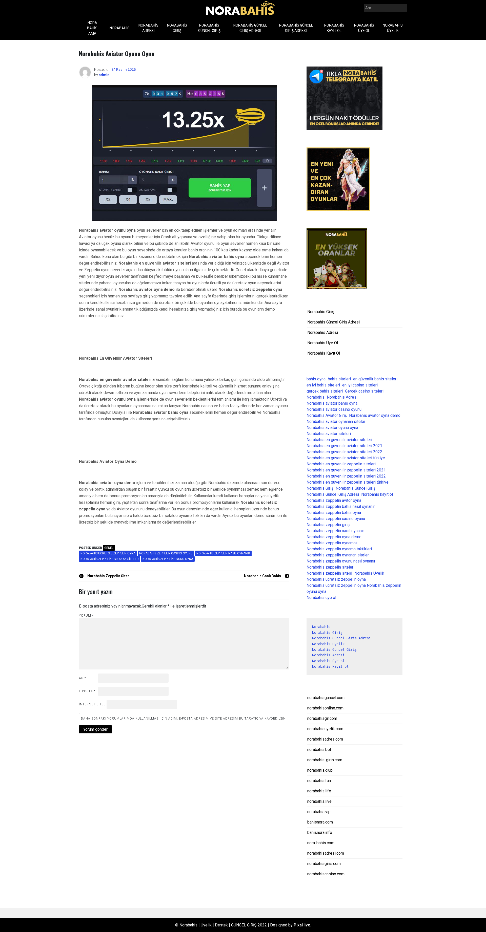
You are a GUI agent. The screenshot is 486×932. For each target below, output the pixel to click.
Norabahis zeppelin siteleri (330, 567)
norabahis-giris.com (324, 759)
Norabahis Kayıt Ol (334, 28)
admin (104, 75)
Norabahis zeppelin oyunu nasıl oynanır (341, 561)
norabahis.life (319, 791)
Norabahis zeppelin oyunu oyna (168, 559)
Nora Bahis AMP (92, 28)
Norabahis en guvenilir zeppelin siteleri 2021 (346, 470)
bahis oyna (316, 379)
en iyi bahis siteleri (323, 385)
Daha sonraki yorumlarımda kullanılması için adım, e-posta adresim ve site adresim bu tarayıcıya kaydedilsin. (184, 718)
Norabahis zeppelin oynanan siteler (109, 559)
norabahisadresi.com (325, 853)
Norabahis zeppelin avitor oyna (334, 500)
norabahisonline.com (325, 708)
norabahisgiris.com (324, 863)
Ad (82, 678)
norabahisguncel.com (326, 697)
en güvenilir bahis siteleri (375, 379)
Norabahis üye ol (321, 597)
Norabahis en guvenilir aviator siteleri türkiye (346, 458)
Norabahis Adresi (148, 28)
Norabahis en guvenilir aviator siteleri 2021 (344, 445)
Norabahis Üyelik (393, 28)
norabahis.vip (319, 811)
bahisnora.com (320, 822)
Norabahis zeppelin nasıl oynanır (223, 553)
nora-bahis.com (320, 842)
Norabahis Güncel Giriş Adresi (250, 28)
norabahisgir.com (322, 718)
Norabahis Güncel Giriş (209, 28)
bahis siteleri (339, 379)
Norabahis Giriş (177, 28)
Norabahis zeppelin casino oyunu (166, 553)
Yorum (86, 615)
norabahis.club (320, 770)
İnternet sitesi (93, 704)
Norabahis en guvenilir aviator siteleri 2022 (344, 451)
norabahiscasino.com (326, 874)
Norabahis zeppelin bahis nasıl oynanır (341, 506)
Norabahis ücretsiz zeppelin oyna (107, 553)
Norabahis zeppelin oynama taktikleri (339, 549)
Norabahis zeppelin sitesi (329, 573)
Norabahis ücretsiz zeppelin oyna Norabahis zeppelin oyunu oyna (354, 588)
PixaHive (302, 925)
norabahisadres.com (325, 739)
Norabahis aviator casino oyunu (334, 409)
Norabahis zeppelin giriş (328, 524)
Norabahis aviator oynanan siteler (336, 421)
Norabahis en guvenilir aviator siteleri (339, 439)
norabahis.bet (319, 749)
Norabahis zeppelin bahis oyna (334, 512)
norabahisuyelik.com (325, 728)
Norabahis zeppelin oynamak (332, 542)
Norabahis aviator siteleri (329, 433)
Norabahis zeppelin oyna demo (334, 536)
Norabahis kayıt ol (377, 494)
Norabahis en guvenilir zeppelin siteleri (341, 464)
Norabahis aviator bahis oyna (332, 403)
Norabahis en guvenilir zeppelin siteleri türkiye (348, 482)
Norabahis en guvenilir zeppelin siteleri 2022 (346, 476)
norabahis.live (319, 801)
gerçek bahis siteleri (325, 391)
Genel (108, 548)
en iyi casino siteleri (360, 385)
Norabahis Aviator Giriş (327, 415)
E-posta (87, 691)
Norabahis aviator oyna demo (374, 415)
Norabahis (120, 28)
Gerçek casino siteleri (364, 391)
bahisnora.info (319, 832)
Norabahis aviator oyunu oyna (332, 427)
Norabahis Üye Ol (364, 28)
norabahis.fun (319, 780)
